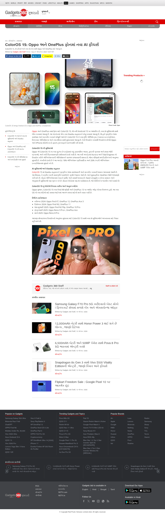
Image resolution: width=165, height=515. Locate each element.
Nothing (130, 428)
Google (113, 425)
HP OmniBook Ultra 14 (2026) (42, 440)
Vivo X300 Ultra (11, 434)
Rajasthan (94, 3)
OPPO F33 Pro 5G (38, 434)
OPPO (130, 437)
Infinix (113, 437)
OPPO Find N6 (11, 428)
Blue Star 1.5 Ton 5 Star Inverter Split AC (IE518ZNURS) (92, 443)
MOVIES (31, 3)
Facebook (83, 501)
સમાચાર (18, 21)
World (13, 3)
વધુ (91, 289)
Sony (146, 428)
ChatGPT (8, 425)
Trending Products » (134, 75)
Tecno (146, 434)
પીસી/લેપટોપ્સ (84, 26)
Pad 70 (86, 418)
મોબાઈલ (16, 26)
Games (72, 3)
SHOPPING (79, 3)
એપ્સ (60, 26)
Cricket (38, 3)
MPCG (102, 3)
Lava (129, 418)
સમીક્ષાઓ (128, 156)
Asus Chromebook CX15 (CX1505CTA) (68, 448)
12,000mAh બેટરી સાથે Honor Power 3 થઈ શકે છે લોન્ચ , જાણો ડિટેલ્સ (66, 467)
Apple (113, 422)
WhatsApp (103, 501)
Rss (107, 501)
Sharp (146, 425)
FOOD (45, 3)
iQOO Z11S (63, 431)
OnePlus (131, 434)
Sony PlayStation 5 (38, 422)
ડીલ (95, 21)
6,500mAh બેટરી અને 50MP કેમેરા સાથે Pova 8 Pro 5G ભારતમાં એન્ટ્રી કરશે (105, 469)
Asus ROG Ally (88, 437)
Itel (112, 444)
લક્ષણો (44, 21)
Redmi (146, 418)
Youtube (93, 501)
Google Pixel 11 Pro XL (68, 440)
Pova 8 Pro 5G (64, 434)
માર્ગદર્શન (71, 21)
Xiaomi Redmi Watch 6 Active (94, 422)
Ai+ (112, 418)
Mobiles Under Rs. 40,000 (15, 431)
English (85, 490)
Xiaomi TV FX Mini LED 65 (93, 428)
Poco (129, 440)
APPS (87, 3)
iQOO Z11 (63, 422)
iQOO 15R (9, 452)
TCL (146, 431)
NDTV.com (62, 492)
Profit (20, 3)
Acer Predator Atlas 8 (91, 434)
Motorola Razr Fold (12, 422)
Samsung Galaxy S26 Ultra (15, 418)
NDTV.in (61, 496)
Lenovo (130, 422)
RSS (37, 486)
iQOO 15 (8, 440)
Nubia (130, 431)
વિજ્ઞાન (129, 26)
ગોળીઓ (39, 26)
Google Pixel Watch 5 (91, 425)
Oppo (34, 131)
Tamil (113, 490)
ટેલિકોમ (108, 26)
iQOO (113, 440)
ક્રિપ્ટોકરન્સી (123, 21)
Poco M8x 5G (64, 418)
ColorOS (35, 172)
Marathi (109, 3)
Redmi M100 (64, 425)
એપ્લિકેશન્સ (63, 486)
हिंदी (25, 3)
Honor (113, 431)
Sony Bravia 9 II (89, 431)
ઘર (6, 41)
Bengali (103, 490)
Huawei (113, 434)
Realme (130, 444)
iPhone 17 (34, 444)
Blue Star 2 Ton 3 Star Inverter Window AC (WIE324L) (91, 451)
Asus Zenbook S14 (12, 437)
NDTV (7, 3)
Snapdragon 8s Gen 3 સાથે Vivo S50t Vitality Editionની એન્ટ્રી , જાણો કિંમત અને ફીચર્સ (144, 469)
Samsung (148, 422)
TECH (66, 3)
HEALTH (60, 3)
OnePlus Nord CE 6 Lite (40, 428)
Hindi (94, 490)
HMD (113, 428)
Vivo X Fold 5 (36, 418)
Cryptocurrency (36, 437)
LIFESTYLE (52, 3)
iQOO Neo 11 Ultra (66, 428)
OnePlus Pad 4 (36, 431)
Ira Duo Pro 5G (65, 452)
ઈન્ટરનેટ (151, 26)
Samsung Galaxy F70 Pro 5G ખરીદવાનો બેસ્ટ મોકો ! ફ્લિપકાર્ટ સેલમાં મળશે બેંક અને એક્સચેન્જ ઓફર (26, 469)
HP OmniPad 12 (37, 425)
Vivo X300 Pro (10, 444)
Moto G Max (64, 437)
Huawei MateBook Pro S (68, 444)
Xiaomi (147, 437)
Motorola (131, 425)
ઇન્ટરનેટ (61, 489)
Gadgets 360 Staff (19, 52)
